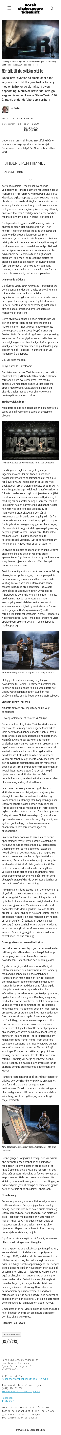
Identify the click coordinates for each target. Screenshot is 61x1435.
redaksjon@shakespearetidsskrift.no (25, 1378)
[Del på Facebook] (25, 129)
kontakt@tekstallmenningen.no (21, 1391)
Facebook (7, 1397)
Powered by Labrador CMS (30, 1429)
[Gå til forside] (30, 8)
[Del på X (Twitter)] (30, 129)
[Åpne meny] (9, 8)
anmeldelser (11, 1334)
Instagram (8, 1400)
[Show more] (30, 179)
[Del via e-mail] (35, 129)
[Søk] (52, 9)
